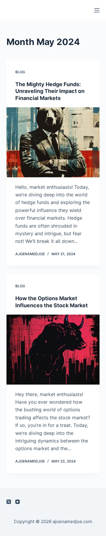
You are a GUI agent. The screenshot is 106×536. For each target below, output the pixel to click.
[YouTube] (17, 502)
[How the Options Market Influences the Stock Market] (53, 350)
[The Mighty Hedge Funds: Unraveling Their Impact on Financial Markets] (53, 142)
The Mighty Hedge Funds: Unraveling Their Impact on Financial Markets (50, 91)
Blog (20, 72)
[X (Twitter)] (8, 502)
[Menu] (97, 10)
